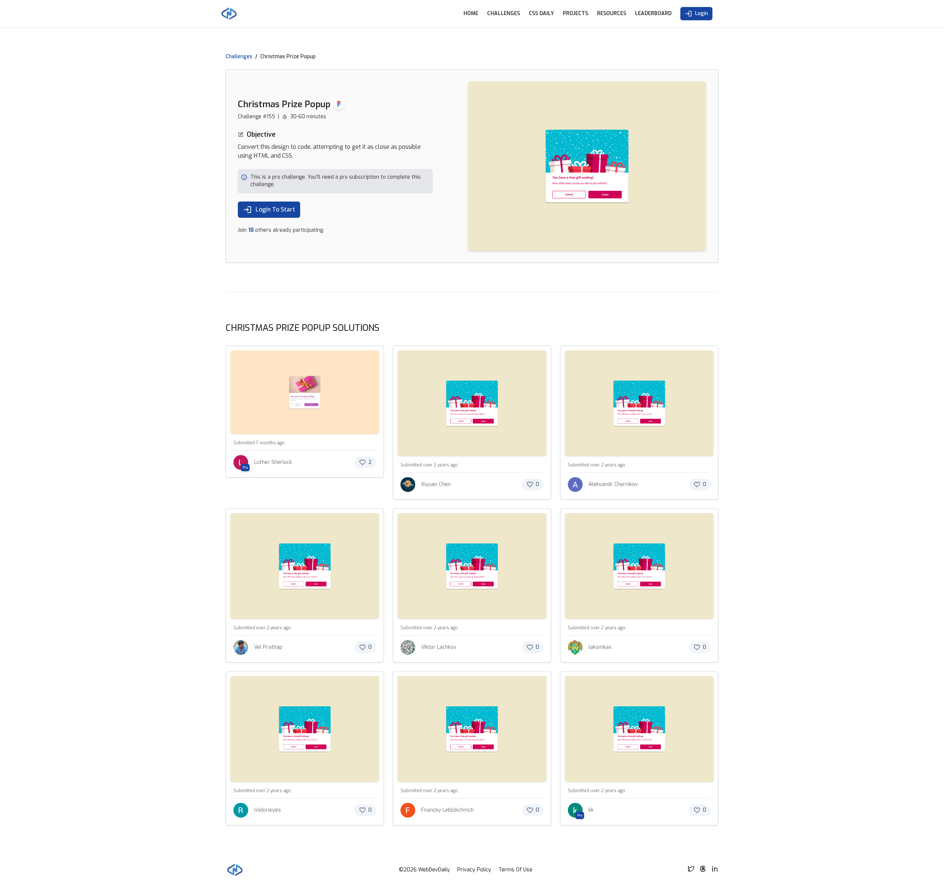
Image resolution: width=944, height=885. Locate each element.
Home (471, 13)
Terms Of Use (515, 869)
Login (701, 13)
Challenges (503, 13)
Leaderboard (653, 13)
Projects (575, 13)
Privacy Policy (474, 869)
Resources (611, 13)
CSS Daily (541, 13)
